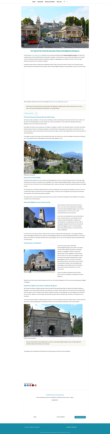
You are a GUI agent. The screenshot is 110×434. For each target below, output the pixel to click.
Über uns (59, 1)
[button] (67, 1)
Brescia (56, 101)
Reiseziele (40, 1)
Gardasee (65, 101)
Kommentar (55, 400)
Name (34, 416)
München (39, 55)
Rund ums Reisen (50, 1)
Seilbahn (80, 106)
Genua (33, 55)
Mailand (52, 101)
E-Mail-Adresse (61, 416)
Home (34, 1)
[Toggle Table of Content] (35, 114)
